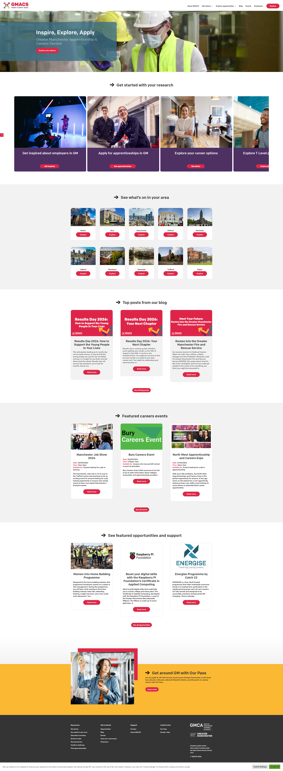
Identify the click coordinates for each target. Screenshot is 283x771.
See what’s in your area (79, 732)
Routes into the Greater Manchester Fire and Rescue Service (191, 344)
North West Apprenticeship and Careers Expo (191, 456)
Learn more (152, 689)
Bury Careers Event (141, 454)
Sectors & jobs (76, 739)
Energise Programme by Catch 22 (191, 575)
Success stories (76, 742)
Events (248, 6)
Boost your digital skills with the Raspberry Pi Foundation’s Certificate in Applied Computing (141, 579)
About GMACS (193, 6)
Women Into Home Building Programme (91, 575)
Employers (258, 6)
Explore (83, 234)
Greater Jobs (165, 732)
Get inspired (50, 166)
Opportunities (106, 729)
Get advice (195, 166)
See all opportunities (141, 625)
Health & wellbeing (77, 745)
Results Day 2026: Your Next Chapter (141, 342)
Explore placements (268, 166)
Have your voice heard (109, 739)
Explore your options (47, 50)
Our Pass (163, 729)
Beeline (273, 6)
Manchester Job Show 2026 (92, 456)
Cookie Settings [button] (260, 767)
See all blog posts (141, 390)
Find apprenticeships (78, 748)
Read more (91, 372)
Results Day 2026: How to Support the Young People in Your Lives (91, 344)
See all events (141, 509)
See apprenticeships (122, 166)
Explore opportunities (225, 6)
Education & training (78, 735)
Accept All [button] (274, 767)
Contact (133, 729)
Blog (241, 6)
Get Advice (206, 6)
